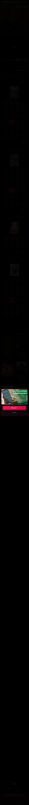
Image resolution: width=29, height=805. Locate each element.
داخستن (14, 412)
